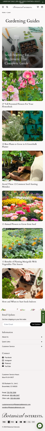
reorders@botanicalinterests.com (13, 407)
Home (4, 12)
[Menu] (3, 7)
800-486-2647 (14, 395)
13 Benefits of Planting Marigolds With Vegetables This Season (19, 263)
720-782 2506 (11, 392)
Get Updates (36, 324)
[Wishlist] (38, 7)
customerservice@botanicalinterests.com (16, 404)
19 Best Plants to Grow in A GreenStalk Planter (19, 145)
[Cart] (42, 7)
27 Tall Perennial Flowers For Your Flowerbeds (17, 105)
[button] (40, 426)
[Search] (7, 7)
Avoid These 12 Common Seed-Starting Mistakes (20, 185)
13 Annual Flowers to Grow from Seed (19, 224)
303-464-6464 (15, 398)
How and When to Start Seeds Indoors (19, 301)
